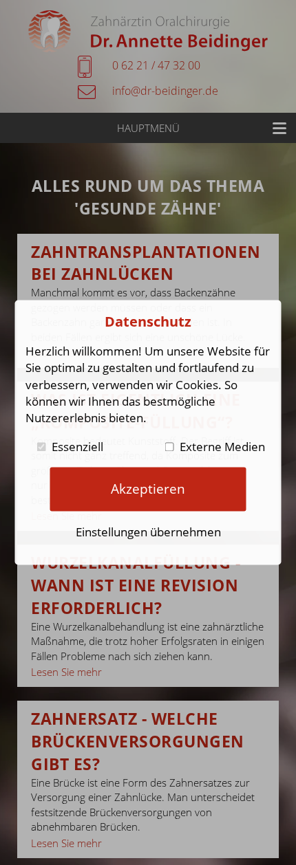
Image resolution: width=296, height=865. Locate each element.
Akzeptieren (148, 488)
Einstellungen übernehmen (148, 532)
